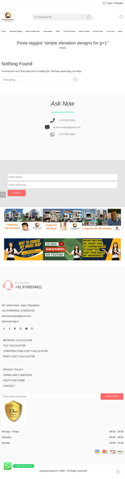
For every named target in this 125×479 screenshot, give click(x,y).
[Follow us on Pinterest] (15, 328)
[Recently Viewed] (117, 471)
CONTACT (9, 386)
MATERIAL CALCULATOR (17, 340)
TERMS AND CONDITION (17, 375)
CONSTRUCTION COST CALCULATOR (25, 351)
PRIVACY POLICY (13, 369)
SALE (58, 31)
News (120, 31)
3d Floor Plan (98, 31)
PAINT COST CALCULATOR (19, 356)
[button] (7, 220)
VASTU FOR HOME (14, 380)
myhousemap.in (10, 321)
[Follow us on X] (4, 329)
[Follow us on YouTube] (26, 328)
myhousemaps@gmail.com (16, 316)
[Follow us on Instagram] (20, 328)
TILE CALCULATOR (14, 345)
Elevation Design (16, 31)
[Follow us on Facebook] (9, 328)
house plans (47, 31)
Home (4, 31)
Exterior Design (69, 31)
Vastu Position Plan (33, 31)
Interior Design (84, 31)
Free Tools (110, 31)
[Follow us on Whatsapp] (32, 328)
